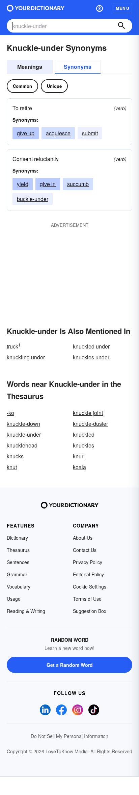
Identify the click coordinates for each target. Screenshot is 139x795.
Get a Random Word (70, 664)
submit (90, 133)
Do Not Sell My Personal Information (69, 736)
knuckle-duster (90, 424)
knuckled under (91, 346)
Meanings (29, 67)
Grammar (17, 574)
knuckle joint (88, 413)
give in (48, 184)
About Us (82, 537)
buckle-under (32, 199)
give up (25, 133)
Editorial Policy (88, 574)
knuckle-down (23, 424)
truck (14, 346)
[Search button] (121, 26)
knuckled (83, 434)
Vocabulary (18, 586)
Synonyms (77, 67)
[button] (99, 8)
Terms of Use (87, 598)
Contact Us (84, 549)
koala (79, 467)
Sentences (18, 562)
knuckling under (26, 357)
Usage (14, 598)
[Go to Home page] (35, 8)
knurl (79, 456)
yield (22, 184)
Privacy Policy (87, 562)
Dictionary (17, 537)
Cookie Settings (89, 586)
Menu (123, 8)
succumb (78, 184)
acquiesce (58, 133)
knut (12, 467)
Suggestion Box (89, 611)
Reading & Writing (26, 611)
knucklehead (22, 445)
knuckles (83, 445)
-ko (10, 413)
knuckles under (91, 357)
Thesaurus (18, 549)
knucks (15, 456)
